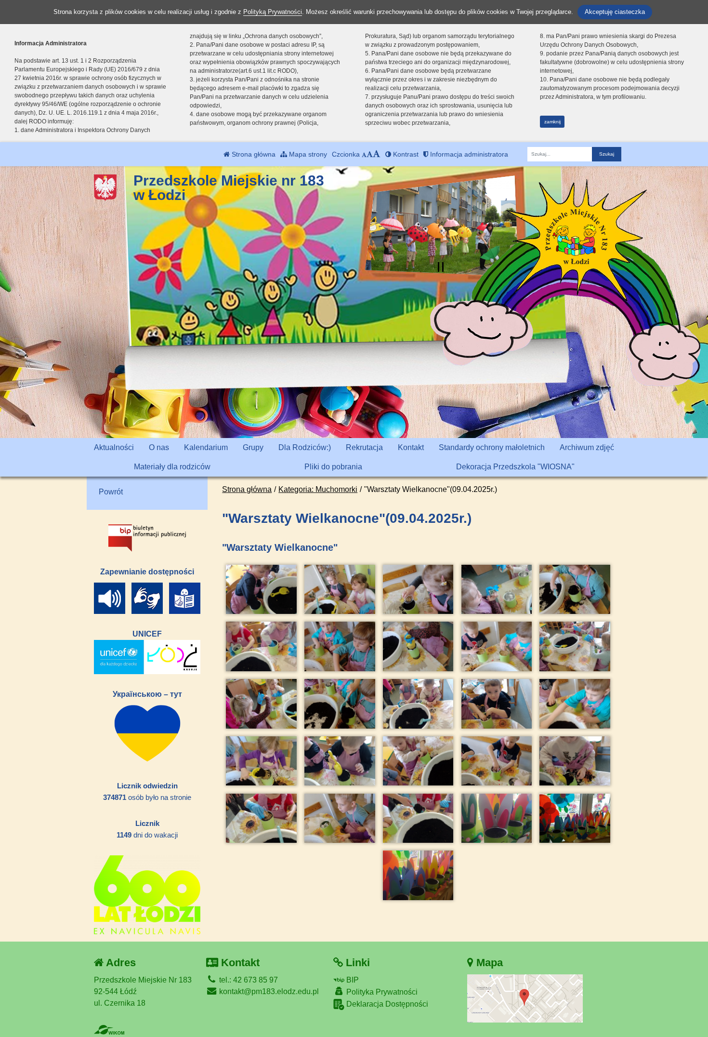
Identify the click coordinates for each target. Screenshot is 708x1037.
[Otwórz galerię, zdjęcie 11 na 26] (261, 704)
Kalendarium (206, 447)
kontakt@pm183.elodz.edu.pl (268, 991)
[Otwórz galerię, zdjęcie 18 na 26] (418, 761)
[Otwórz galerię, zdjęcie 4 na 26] (496, 589)
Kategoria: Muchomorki (317, 489)
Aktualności (114, 447)
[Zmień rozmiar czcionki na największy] (376, 154)
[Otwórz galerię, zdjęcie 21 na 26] (261, 818)
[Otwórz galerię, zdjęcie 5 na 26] (574, 589)
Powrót (111, 492)
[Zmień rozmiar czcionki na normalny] (364, 154)
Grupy (253, 447)
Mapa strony (307, 154)
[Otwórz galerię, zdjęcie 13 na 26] (418, 704)
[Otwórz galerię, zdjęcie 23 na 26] (418, 818)
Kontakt (411, 447)
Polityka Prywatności (381, 992)
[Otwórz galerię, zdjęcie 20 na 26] (574, 761)
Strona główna (252, 154)
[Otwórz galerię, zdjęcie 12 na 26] (339, 704)
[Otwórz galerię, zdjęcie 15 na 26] (574, 704)
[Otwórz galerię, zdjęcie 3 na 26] (418, 589)
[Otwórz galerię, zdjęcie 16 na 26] (261, 761)
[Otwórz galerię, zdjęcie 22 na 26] (339, 818)
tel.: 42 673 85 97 (247, 980)
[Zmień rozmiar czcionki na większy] (370, 154)
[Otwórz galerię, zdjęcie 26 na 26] (418, 875)
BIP (351, 980)
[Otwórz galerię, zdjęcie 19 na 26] (496, 761)
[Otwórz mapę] (525, 998)
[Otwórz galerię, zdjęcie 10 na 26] (574, 646)
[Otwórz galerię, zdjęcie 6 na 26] (261, 646)
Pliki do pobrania (333, 467)
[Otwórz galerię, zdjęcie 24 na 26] (496, 818)
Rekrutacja (364, 447)
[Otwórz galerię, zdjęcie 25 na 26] (574, 818)
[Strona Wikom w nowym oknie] (109, 1030)
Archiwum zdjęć (587, 447)
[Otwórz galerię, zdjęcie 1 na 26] (261, 589)
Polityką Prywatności (272, 11)
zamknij (552, 121)
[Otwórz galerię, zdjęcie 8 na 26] (418, 646)
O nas (159, 447)
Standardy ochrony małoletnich (492, 447)
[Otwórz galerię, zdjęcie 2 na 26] (339, 589)
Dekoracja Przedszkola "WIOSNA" (515, 467)
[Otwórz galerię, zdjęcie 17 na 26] (339, 761)
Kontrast (405, 154)
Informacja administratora (468, 154)
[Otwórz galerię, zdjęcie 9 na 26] (496, 646)
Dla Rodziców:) (304, 447)
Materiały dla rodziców (172, 467)
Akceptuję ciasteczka (615, 11)
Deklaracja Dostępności (386, 1004)
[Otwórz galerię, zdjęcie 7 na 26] (339, 646)
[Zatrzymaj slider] (441, 267)
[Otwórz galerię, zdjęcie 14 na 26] (496, 704)
